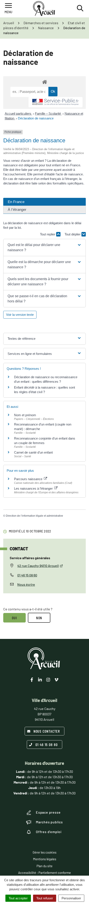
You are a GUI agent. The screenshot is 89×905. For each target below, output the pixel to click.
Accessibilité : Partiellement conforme (44, 873)
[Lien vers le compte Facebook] (32, 680)
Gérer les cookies (44, 852)
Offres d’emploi (49, 832)
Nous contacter (46, 731)
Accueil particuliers (18, 113)
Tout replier (48, 234)
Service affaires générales (30, 558)
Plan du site (44, 866)
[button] (44, 247)
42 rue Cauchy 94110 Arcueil (38, 566)
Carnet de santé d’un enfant (33, 452)
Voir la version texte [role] (20, 314)
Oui (14, 617)
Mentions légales (44, 859)
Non (39, 617)
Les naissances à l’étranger (34, 488)
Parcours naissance (28, 479)
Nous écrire (26, 584)
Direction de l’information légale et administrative (34, 515)
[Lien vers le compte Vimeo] (56, 680)
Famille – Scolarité (48, 113)
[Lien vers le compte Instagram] (48, 680)
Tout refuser (44, 898)
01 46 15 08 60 (27, 575)
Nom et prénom (25, 415)
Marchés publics (49, 822)
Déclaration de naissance (36, 118)
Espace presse (48, 812)
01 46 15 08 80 (46, 744)
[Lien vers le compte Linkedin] (40, 680)
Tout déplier (73, 234)
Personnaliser (71, 898)
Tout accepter (18, 898)
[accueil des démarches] (44, 82)
